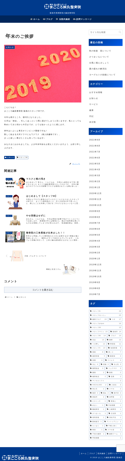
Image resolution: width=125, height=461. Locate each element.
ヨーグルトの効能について (102, 75)
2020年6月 (94, 229)
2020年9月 (94, 211)
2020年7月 (94, 223)
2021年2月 (94, 181)
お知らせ (10, 157)
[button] (120, 32)
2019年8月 (94, 288)
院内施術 (101, 453)
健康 (91, 110)
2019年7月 (94, 294)
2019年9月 (94, 282)
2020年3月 (94, 247)
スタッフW (23, 157)
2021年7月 (94, 152)
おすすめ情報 (95, 92)
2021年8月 (94, 146)
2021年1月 (94, 187)
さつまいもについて (99, 57)
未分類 (92, 122)
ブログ (92, 453)
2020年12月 (95, 193)
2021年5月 (94, 164)
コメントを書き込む (42, 290)
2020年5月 (94, 235)
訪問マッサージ (115, 453)
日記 (91, 116)
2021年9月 (94, 140)
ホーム (84, 453)
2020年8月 (94, 217)
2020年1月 (94, 259)
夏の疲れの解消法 (98, 69)
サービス (93, 104)
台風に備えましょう (99, 63)
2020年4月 (94, 241)
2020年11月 (95, 199)
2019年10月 (95, 276)
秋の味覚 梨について (100, 51)
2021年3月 (94, 175)
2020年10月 (95, 205)
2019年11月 (95, 271)
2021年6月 (94, 158)
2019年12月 (95, 265)
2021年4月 (94, 169)
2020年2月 (94, 253)
